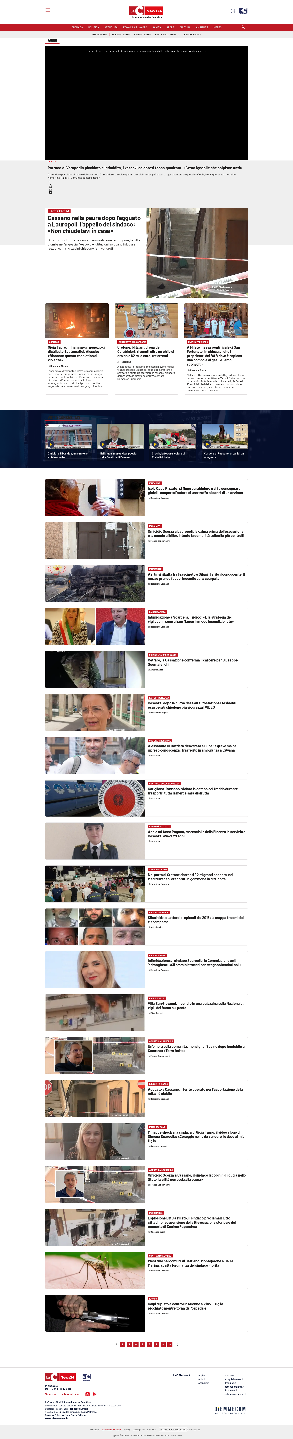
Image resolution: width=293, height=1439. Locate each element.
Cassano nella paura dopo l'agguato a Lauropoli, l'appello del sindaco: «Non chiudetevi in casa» (94, 224)
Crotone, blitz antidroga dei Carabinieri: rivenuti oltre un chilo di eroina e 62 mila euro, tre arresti (145, 351)
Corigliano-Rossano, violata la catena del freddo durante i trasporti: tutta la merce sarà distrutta (193, 791)
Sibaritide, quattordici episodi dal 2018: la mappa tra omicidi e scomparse (196, 919)
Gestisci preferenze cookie (173, 1429)
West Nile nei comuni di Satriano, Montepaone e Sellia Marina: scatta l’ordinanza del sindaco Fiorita (190, 1263)
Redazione (94, 1429)
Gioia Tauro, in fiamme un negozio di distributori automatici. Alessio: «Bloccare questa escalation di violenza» (76, 353)
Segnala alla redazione (111, 1429)
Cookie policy (139, 1429)
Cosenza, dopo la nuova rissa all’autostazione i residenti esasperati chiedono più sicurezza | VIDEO (192, 705)
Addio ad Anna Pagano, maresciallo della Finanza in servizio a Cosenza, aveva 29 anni (197, 833)
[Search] (243, 27)
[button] (49, 182)
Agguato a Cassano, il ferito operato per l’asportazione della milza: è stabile (195, 1091)
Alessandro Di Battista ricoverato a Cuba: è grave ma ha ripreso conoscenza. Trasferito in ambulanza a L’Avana (192, 748)
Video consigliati (64, 417)
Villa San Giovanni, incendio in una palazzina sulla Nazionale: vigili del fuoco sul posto (196, 1005)
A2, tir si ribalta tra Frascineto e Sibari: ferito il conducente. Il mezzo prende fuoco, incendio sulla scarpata (196, 576)
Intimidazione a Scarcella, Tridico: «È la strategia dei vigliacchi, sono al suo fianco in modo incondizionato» (191, 619)
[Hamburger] (47, 10)
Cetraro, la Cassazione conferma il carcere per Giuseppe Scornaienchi (193, 662)
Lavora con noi (193, 1429)
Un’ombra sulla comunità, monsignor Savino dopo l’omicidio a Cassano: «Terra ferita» (196, 1048)
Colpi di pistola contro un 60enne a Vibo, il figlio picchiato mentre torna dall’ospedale (185, 1306)
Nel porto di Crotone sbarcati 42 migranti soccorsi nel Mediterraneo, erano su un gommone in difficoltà (190, 876)
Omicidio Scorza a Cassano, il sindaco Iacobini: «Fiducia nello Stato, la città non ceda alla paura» (197, 1177)
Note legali (152, 1429)
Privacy (127, 1429)
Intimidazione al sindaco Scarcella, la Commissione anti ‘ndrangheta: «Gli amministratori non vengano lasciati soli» (194, 962)
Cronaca (54, 342)
